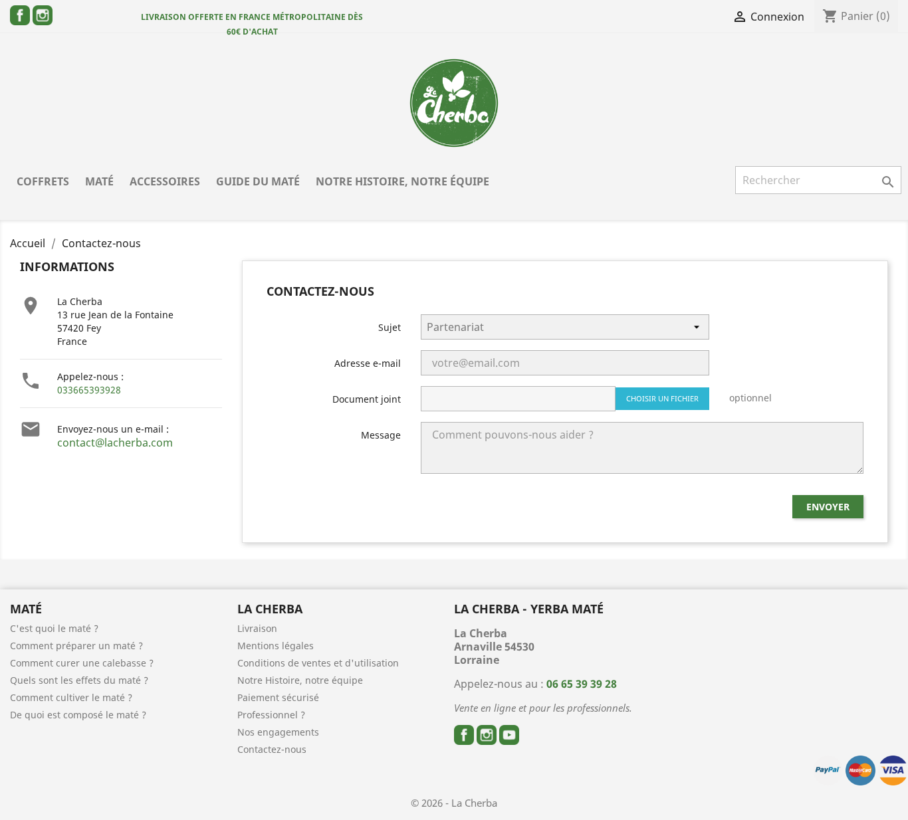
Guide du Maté (258, 181)
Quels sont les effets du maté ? (79, 680)
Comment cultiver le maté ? (71, 697)
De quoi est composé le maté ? (78, 714)
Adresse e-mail (367, 363)
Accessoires (165, 181)
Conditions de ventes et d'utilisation (318, 663)
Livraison (257, 628)
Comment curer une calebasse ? (82, 663)
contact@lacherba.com (115, 442)
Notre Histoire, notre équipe (402, 181)
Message (381, 435)
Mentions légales (275, 645)
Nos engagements (278, 732)
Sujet (389, 327)
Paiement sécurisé (278, 697)
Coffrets (43, 181)
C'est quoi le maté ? (54, 628)
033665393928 (89, 389)
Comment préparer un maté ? (76, 645)
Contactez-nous (271, 749)
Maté (99, 181)
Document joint (366, 399)
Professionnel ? (271, 714)
